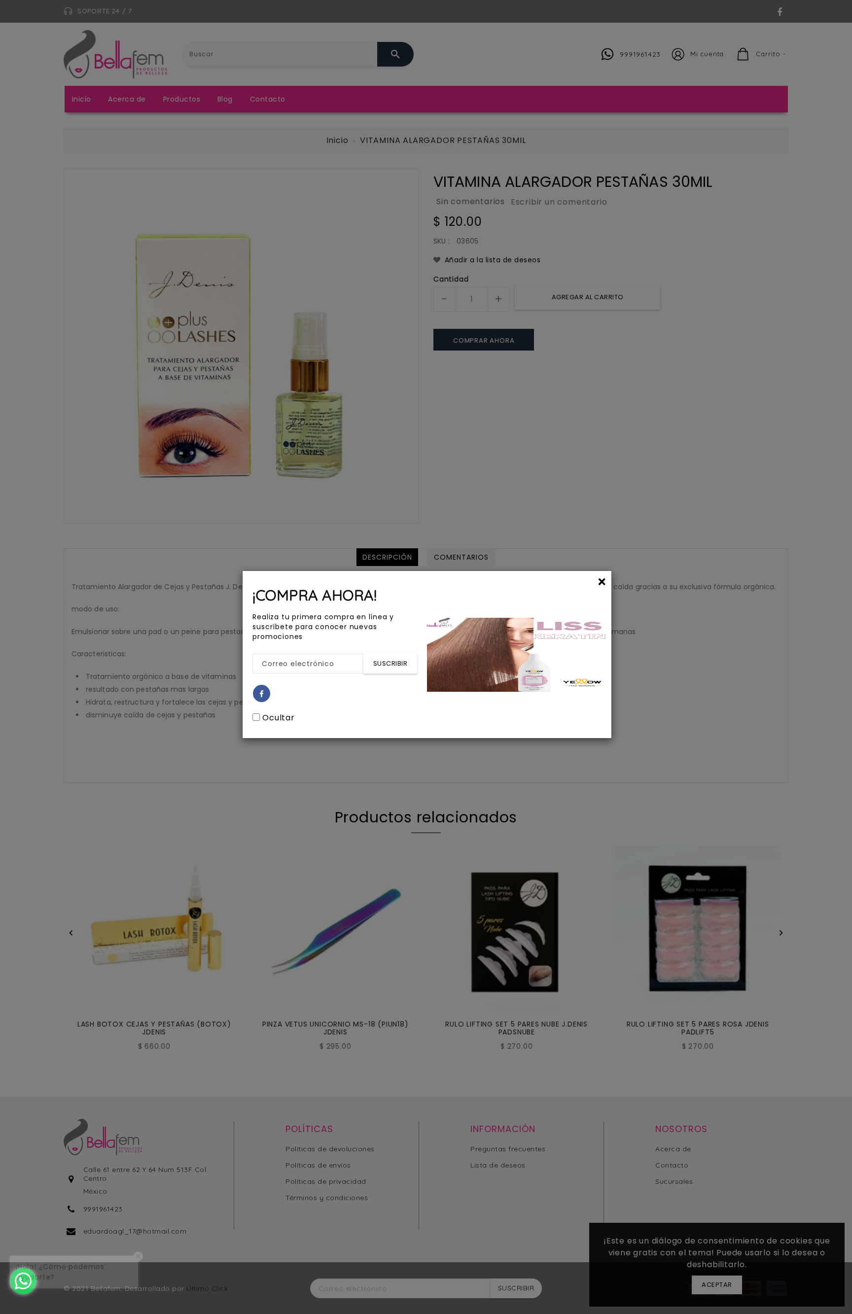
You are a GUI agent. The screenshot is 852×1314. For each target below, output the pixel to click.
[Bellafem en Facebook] (261, 694)
